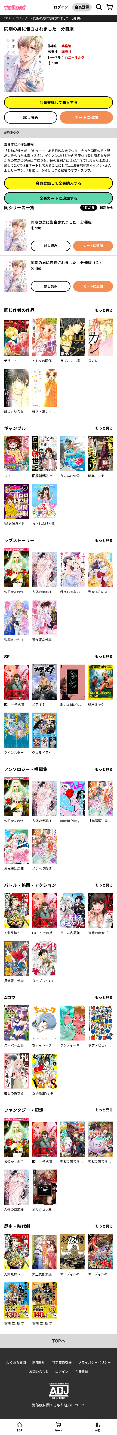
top (7, 18)
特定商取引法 (62, 1363)
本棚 (97, 1430)
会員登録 (82, 7)
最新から (106, 207)
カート (58, 1430)
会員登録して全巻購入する (58, 183)
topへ (58, 1341)
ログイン (61, 7)
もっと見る (104, 310)
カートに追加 (86, 117)
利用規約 (38, 1363)
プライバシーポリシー (94, 1363)
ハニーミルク (74, 57)
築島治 (66, 46)
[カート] (109, 7)
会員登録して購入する (58, 102)
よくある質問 (16, 1363)
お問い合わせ (39, 1372)
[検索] (99, 7)
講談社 (66, 52)
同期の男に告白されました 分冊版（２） (67, 262)
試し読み (30, 117)
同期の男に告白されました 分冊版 (57, 18)
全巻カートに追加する (58, 198)
